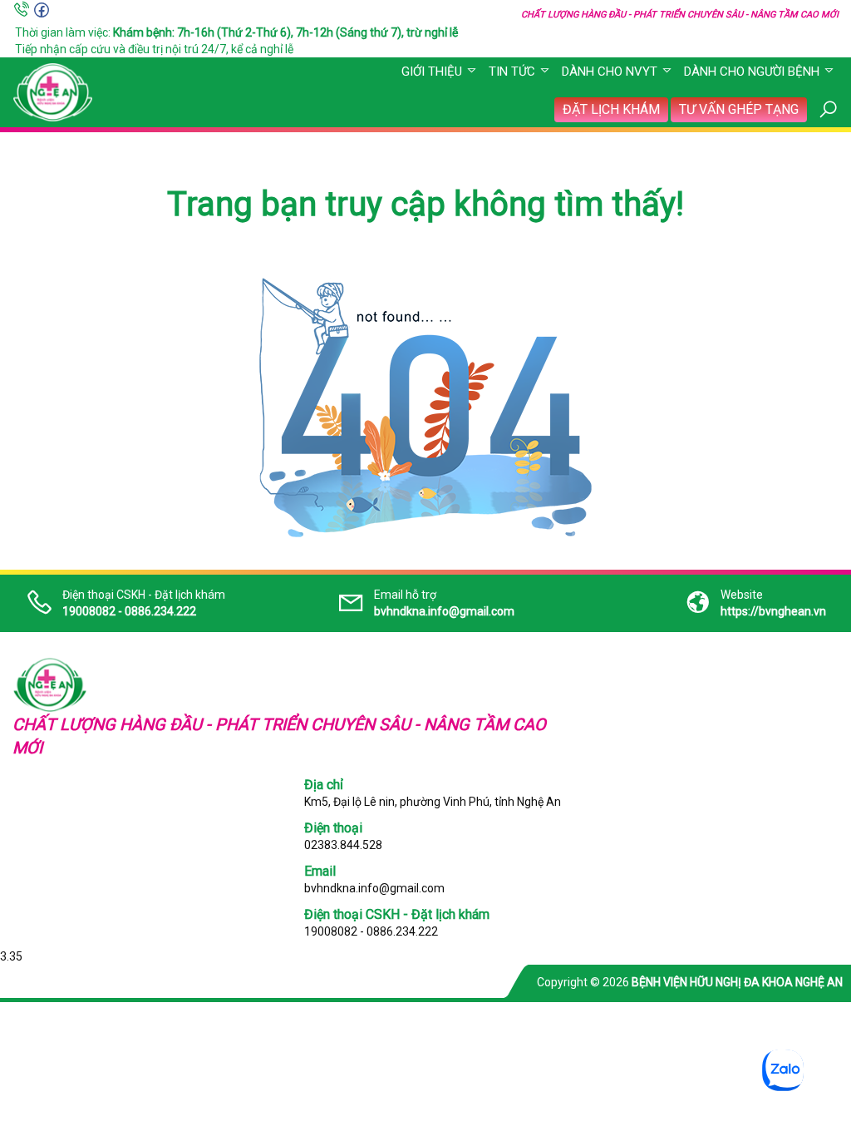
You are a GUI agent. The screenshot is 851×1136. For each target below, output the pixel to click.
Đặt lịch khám (611, 109)
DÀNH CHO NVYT (609, 71)
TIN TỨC (512, 71)
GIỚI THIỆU (431, 71)
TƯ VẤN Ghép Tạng (739, 109)
